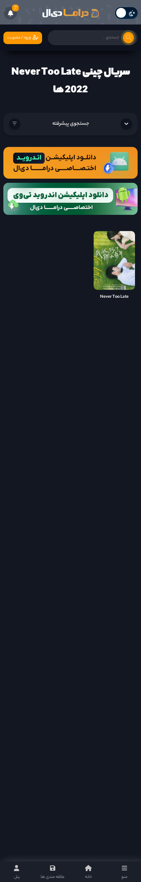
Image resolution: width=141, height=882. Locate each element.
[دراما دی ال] (70, 13)
